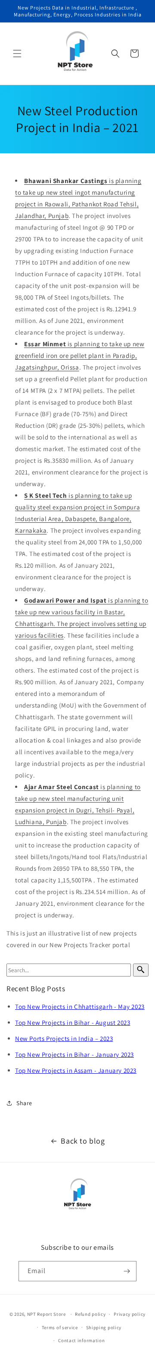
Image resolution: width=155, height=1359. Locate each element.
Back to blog (83, 1141)
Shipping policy (104, 1327)
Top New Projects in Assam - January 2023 (75, 1070)
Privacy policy (130, 1314)
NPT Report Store (46, 1314)
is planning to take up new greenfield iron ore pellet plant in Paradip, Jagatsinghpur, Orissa (79, 355)
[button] (17, 53)
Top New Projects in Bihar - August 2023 (72, 1022)
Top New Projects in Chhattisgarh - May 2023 (80, 1006)
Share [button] (24, 1103)
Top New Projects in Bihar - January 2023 (74, 1054)
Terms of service (60, 1327)
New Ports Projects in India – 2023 (64, 1038)
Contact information (81, 1340)
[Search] (141, 970)
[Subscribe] (126, 1271)
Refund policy (90, 1314)
